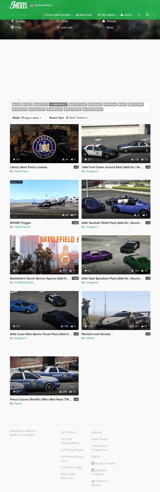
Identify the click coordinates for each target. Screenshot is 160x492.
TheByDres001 (22, 227)
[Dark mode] (139, 15)
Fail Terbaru (68, 432)
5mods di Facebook (99, 472)
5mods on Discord (100, 483)
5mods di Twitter (105, 463)
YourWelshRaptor (23, 282)
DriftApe (90, 338)
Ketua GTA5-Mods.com (68, 476)
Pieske (18, 403)
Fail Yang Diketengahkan (70, 441)
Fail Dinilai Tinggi (71, 467)
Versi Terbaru (68, 117)
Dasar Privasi (100, 439)
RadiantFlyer (21, 171)
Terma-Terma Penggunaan (100, 448)
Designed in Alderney (23, 431)
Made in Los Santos (22, 435)
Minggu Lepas (26, 117)
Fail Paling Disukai (72, 450)
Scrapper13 (91, 171)
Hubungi (97, 432)
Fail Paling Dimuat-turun (72, 458)
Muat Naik (85, 15)
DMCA (96, 456)
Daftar (128, 15)
